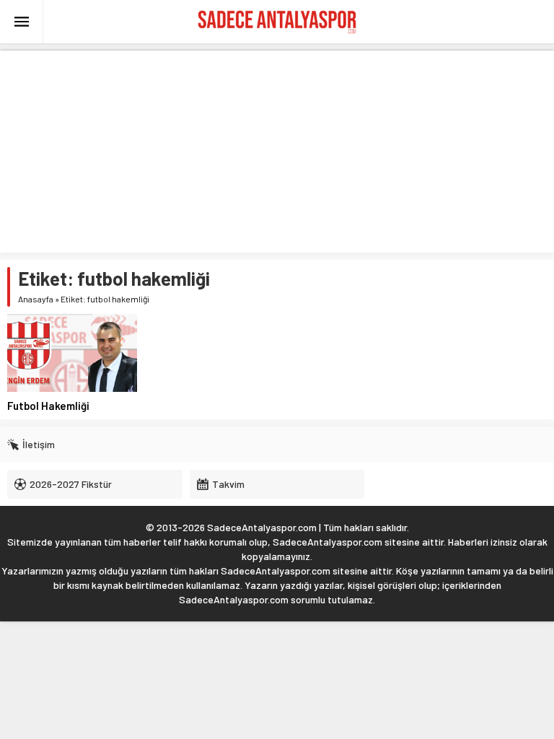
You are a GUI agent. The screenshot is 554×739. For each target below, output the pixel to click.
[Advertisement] (277, 152)
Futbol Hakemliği (48, 405)
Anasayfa (35, 299)
